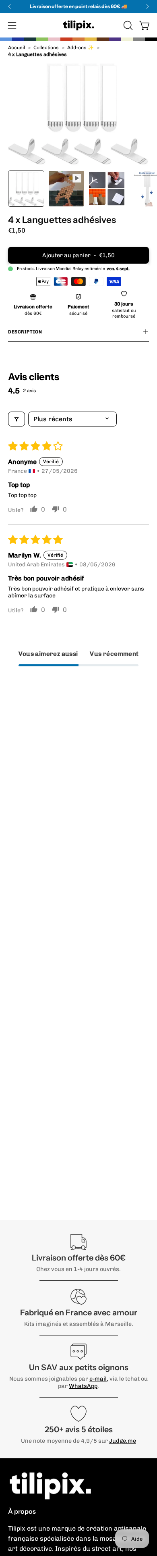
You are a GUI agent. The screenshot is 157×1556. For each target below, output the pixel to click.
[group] (78, 6)
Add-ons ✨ (80, 47)
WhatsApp (83, 1386)
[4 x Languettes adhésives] (26, 189)
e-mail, (98, 1378)
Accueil (16, 47)
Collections (46, 47)
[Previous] (9, 6)
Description (25, 332)
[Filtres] (16, 419)
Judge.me (122, 1440)
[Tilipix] (78, 25)
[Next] (147, 6)
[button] (127, 25)
